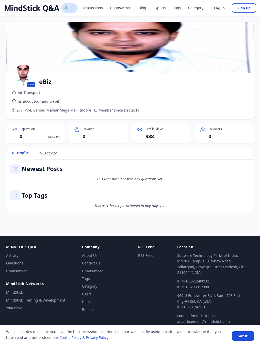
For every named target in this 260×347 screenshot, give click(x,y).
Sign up (244, 8)
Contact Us (91, 263)
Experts (159, 7)
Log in (219, 8)
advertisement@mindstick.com (203, 321)
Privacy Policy (97, 337)
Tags (177, 7)
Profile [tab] (23, 152)
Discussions (93, 7)
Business (89, 309)
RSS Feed (146, 255)
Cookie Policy (70, 337)
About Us (90, 255)
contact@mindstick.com (197, 315)
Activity (12, 255)
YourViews (14, 307)
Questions (14, 263)
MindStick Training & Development (35, 300)
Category (195, 7)
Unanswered (121, 7)
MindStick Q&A (31, 8)
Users (87, 294)
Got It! (243, 336)
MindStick (14, 292)
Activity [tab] (50, 153)
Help (86, 301)
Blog (142, 7)
